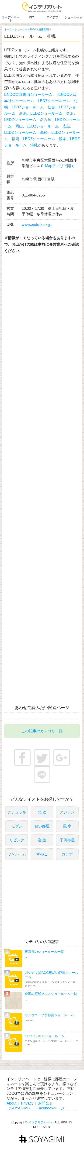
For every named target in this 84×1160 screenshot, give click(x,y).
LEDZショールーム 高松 (26, 132)
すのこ (42, 854)
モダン (16, 826)
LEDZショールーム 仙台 (33, 107)
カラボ (67, 854)
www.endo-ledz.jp (36, 225)
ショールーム (73, 17)
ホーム (8, 29)
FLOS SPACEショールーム (44, 1036)
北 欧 (42, 812)
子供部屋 (67, 840)
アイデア (52, 17)
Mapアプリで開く (60, 166)
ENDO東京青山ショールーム (28, 94)
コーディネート (10, 19)
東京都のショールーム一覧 (44, 951)
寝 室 (42, 840)
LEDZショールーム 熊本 (44, 139)
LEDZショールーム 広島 (48, 126)
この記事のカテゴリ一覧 (42, 731)
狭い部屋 (42, 826)
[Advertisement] (43, 293)
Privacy (27, 1103)
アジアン (67, 812)
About (11, 1103)
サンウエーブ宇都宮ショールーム (49, 1015)
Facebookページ (50, 1108)
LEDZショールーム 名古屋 (27, 120)
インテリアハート (40, 1122)
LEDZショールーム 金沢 (52, 113)
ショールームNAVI (25, 29)
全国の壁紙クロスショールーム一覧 (51, 994)
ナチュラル (16, 812)
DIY (31, 17)
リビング (16, 840)
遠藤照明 (43, 29)
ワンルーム (16, 854)
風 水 (67, 826)
